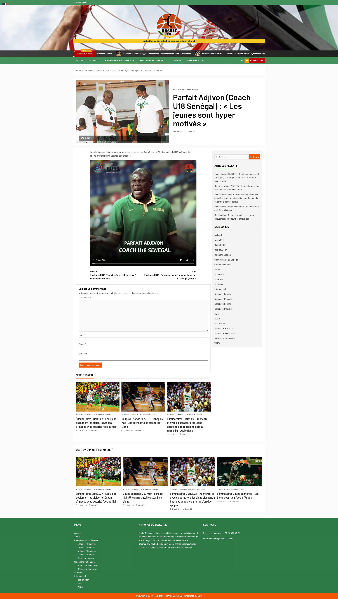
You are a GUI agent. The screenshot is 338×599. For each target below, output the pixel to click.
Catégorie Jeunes (222, 255)
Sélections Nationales (151, 61)
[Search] (242, 60)
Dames (217, 269)
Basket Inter (220, 245)
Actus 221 (94, 61)
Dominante (177, 90)
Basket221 (179, 132)
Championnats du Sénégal (118, 61)
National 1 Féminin (222, 294)
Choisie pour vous (222, 264)
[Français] (5, 4)
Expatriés (176, 61)
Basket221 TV (220, 250)
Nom (81, 335)
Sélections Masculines (190, 90)
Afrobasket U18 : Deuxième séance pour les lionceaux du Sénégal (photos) (170, 275)
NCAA (217, 318)
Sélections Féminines (224, 328)
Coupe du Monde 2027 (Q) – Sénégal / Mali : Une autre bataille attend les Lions (114, 54)
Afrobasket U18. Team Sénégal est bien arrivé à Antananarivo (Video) (113, 275)
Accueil (80, 61)
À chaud (218, 235)
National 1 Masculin (223, 299)
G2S (200, 596)
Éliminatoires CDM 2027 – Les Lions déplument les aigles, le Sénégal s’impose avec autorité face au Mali (96, 422)
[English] (3, 4)
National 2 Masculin (223, 309)
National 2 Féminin (222, 304)
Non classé (219, 323)
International (194, 61)
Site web (83, 353)
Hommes (218, 284)
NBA (216, 314)
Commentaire (85, 297)
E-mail (82, 344)
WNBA (217, 343)
